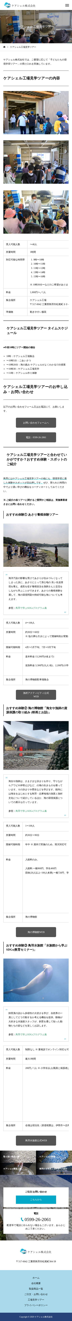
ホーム (36, 1278)
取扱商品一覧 (36, 1289)
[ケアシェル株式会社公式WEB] (20, 5)
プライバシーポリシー (36, 1305)
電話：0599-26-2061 (36, 437)
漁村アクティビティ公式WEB (36, 695)
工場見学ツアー (36, 1300)
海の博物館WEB (36, 932)
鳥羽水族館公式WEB (36, 1140)
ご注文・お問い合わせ (36, 1294)
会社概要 (36, 1283)
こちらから (36, 1199)
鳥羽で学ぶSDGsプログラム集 (31, 608)
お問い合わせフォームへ (36, 423)
